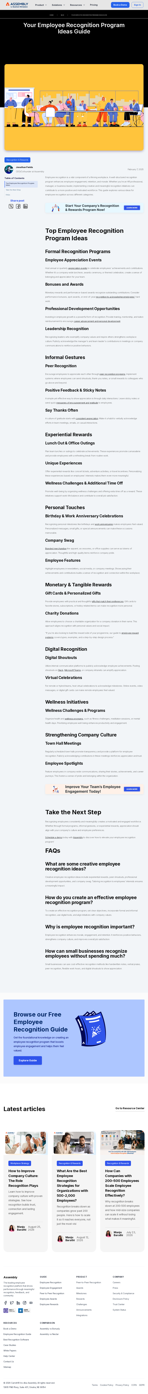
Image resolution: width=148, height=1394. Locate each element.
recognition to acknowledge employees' (115, 296)
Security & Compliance (123, 1293)
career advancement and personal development (97, 321)
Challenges (81, 1304)
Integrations (81, 1315)
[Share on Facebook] (18, 206)
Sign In (137, 5)
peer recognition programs (112, 374)
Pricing (94, 4)
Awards (79, 1288)
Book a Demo (120, 5)
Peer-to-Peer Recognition (88, 1282)
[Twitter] (12, 1303)
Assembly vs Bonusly (50, 1328)
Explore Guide (28, 1060)
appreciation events (77, 268)
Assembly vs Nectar (49, 1334)
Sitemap (7, 1367)
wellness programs (74, 718)
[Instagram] (25, 1303)
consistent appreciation (87, 418)
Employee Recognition (50, 1282)
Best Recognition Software (16, 1339)
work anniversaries (104, 524)
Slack (60, 670)
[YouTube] (31, 1303)
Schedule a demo (53, 837)
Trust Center (119, 1304)
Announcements (84, 1310)
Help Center (9, 1356)
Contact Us (8, 1361)
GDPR (142, 1385)
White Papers (9, 1350)
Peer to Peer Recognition (52, 1293)
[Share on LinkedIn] (25, 206)
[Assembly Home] (17, 5)
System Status (119, 1310)
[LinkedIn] (18, 1303)
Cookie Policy (106, 1385)
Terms (95, 1385)
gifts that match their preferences (108, 601)
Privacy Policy (122, 1385)
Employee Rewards (49, 1304)
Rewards (80, 1299)
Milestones (81, 1293)
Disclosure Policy (121, 1299)
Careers (116, 1282)
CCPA (134, 1385)
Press (115, 1288)
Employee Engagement (51, 1288)
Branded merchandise (55, 548)
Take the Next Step (13, 190)
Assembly (78, 837)
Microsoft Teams (72, 670)
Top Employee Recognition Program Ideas (20, 184)
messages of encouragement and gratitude (77, 402)
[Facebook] (5, 1303)
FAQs (8, 195)
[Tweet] (11, 206)
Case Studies (9, 1345)
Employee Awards (48, 1299)
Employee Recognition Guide (17, 1334)
